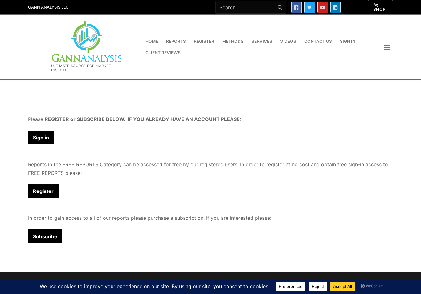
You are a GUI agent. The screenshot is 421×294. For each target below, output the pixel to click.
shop (379, 9)
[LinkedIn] (335, 7)
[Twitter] (309, 7)
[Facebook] (296, 7)
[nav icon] (388, 47)
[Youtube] (322, 7)
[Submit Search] (279, 7)
